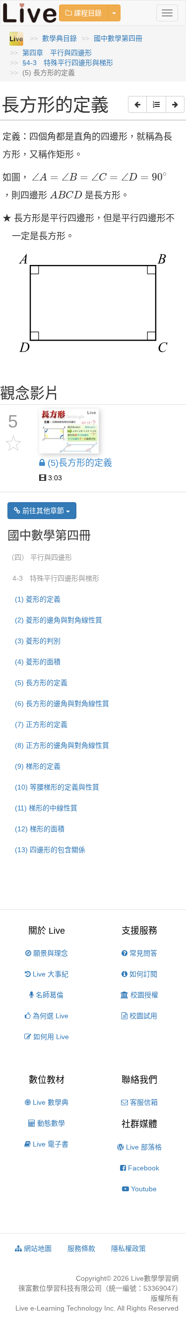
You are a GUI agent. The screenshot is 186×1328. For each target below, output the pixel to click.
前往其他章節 (43, 511)
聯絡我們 (139, 1080)
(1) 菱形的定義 (38, 599)
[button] (137, 104)
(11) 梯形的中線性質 (46, 808)
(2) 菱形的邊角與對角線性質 (58, 620)
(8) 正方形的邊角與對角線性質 (62, 745)
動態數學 (50, 1123)
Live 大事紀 (49, 974)
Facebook (142, 1168)
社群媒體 (139, 1124)
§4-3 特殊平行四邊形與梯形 (67, 63)
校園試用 (142, 1016)
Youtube (143, 1189)
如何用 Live (50, 1037)
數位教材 (46, 1080)
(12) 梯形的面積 (39, 829)
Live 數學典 (49, 1102)
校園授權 (143, 995)
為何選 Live (49, 1016)
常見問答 (142, 953)
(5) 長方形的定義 (41, 683)
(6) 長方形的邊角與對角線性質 (62, 704)
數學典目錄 (59, 38)
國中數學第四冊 (118, 38)
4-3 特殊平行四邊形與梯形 (55, 578)
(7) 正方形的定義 (41, 724)
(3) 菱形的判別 (38, 641)
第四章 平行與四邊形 (57, 53)
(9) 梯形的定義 (38, 766)
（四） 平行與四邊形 (39, 557)
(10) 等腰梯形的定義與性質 (57, 787)
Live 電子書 (49, 1144)
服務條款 (81, 1248)
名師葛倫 (48, 995)
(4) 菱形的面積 (38, 662)
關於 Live (46, 931)
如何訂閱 (142, 974)
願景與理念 (49, 953)
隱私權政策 (128, 1248)
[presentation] (99, 177)
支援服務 (139, 931)
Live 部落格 (143, 1147)
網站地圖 (37, 1248)
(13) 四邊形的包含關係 (50, 850)
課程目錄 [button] (87, 13)
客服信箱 (143, 1102)
